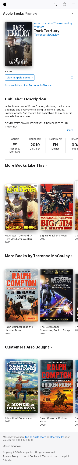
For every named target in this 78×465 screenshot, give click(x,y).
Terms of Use (49, 456)
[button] (55, 4)
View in (18, 77)
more (70, 130)
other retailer (57, 437)
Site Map (7, 460)
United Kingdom (12, 446)
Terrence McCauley (46, 34)
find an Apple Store (35, 437)
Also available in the (27, 85)
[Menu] (73, 4)
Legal (64, 456)
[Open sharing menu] (72, 77)
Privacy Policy (10, 456)
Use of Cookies (30, 456)
